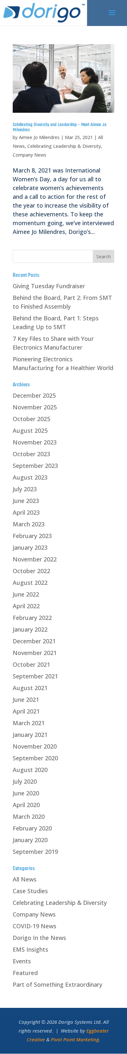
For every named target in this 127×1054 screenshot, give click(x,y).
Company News (29, 155)
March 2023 (29, 524)
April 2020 (26, 805)
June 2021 (26, 699)
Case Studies (30, 891)
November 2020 (35, 746)
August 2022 (30, 582)
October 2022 (31, 571)
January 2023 (30, 547)
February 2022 (32, 618)
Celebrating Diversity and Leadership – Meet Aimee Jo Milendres (59, 127)
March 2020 (29, 816)
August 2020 (30, 770)
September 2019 (35, 851)
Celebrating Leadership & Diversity (64, 146)
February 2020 (32, 828)
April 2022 (26, 606)
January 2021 (30, 735)
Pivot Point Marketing (75, 1039)
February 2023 (32, 536)
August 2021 (30, 688)
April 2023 (26, 512)
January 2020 (30, 840)
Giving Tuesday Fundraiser (49, 286)
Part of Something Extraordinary (57, 984)
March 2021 (29, 723)
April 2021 (26, 711)
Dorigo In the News (39, 938)
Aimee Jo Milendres (39, 137)
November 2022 (35, 559)
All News (24, 879)
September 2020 (35, 758)
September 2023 (35, 465)
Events (22, 961)
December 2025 (34, 395)
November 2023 (35, 442)
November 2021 (35, 653)
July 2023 (25, 489)
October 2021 (31, 664)
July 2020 (25, 781)
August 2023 (30, 477)
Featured (25, 973)
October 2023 (31, 454)
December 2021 (34, 641)
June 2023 (26, 501)
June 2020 (26, 793)
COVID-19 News (34, 926)
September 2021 (35, 676)
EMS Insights (30, 949)
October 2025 (31, 419)
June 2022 (26, 594)
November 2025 (35, 407)
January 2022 (30, 629)
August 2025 (30, 430)
